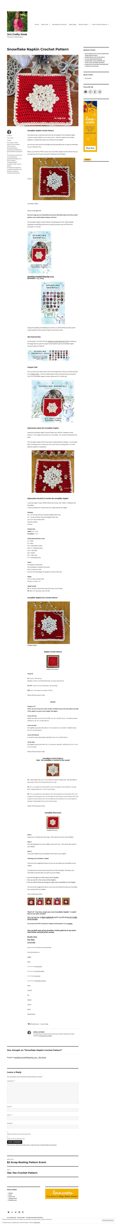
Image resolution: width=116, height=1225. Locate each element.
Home (37, 24)
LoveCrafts (31, 942)
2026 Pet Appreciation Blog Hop (93, 59)
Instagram (29, 999)
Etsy (28, 995)
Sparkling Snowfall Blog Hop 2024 (40, 277)
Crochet (9, 140)
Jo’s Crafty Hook (37, 976)
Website (28, 961)
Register (10, 1193)
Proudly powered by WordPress (34, 1217)
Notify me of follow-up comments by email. (19, 1134)
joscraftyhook (13, 157)
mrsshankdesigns (12, 162)
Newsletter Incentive (59, 24)
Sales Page (72, 24)
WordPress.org (12, 1200)
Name (9, 1106)
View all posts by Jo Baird (45, 1036)
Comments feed (12, 1198)
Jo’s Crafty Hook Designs (39, 971)
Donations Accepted (31, 1014)
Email (9, 1115)
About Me (44, 24)
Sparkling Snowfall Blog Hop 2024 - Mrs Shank (30, 1057)
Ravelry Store (35, 374)
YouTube (29, 1004)
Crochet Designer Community (40, 980)
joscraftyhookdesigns (13, 158)
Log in (10, 1195)
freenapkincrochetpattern (14, 149)
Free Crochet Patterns (99, 24)
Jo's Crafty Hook (17, 34)
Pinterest (29, 1009)
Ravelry (28, 985)
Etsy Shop (31, 940)
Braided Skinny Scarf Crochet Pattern (95, 57)
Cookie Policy (36, 1222)
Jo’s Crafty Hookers (38, 966)
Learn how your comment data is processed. (44, 1145)
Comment (11, 1081)
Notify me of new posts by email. (16, 1138)
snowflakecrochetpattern (14, 167)
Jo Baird (9, 135)
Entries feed (11, 1196)
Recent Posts (83, 24)
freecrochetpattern (12, 148)
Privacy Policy (21, 1217)
